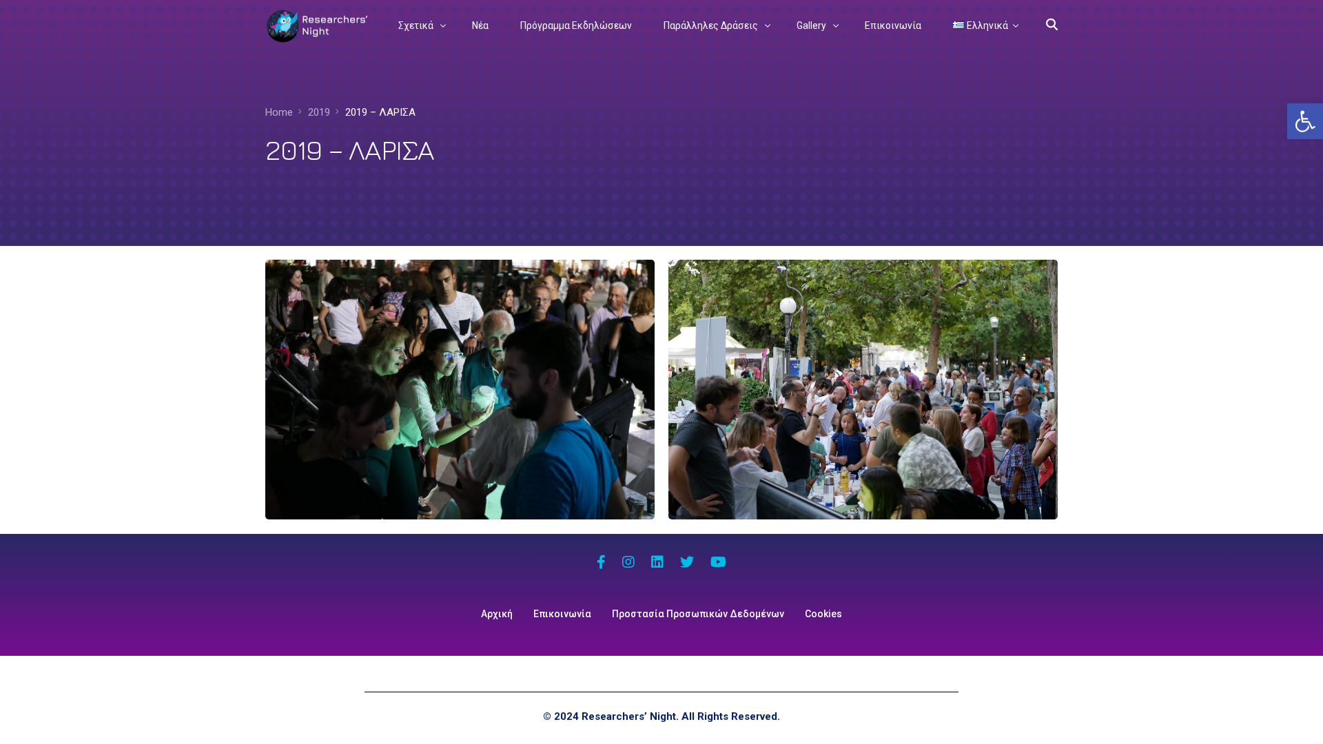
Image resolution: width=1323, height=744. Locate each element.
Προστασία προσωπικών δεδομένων (698, 613)
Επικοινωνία (562, 613)
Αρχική (497, 613)
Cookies (823, 613)
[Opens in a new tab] (601, 563)
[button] (1305, 121)
